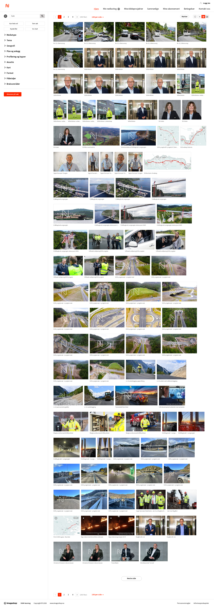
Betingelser (189, 8)
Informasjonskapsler (201, 603)
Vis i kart (35, 29)
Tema (9, 40)
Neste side (131, 578)
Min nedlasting (110, 8)
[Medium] (203, 16)
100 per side (97, 17)
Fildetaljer (11, 78)
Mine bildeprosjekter (133, 8)
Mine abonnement (171, 8)
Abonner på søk (13, 94)
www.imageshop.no (57, 603)
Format (10, 73)
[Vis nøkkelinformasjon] (195, 16)
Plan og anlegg (13, 51)
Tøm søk (35, 24)
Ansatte (10, 62)
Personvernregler (183, 603)
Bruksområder (13, 84)
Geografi (11, 45)
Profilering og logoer (16, 56)
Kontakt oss (204, 8)
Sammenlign (153, 8)
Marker (184, 16)
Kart (9, 67)
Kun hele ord (13, 24)
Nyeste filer (13, 29)
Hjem (96, 8)
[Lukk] (5, 16)
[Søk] (42, 16)
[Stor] (207, 16)
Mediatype (11, 35)
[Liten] (199, 16)
